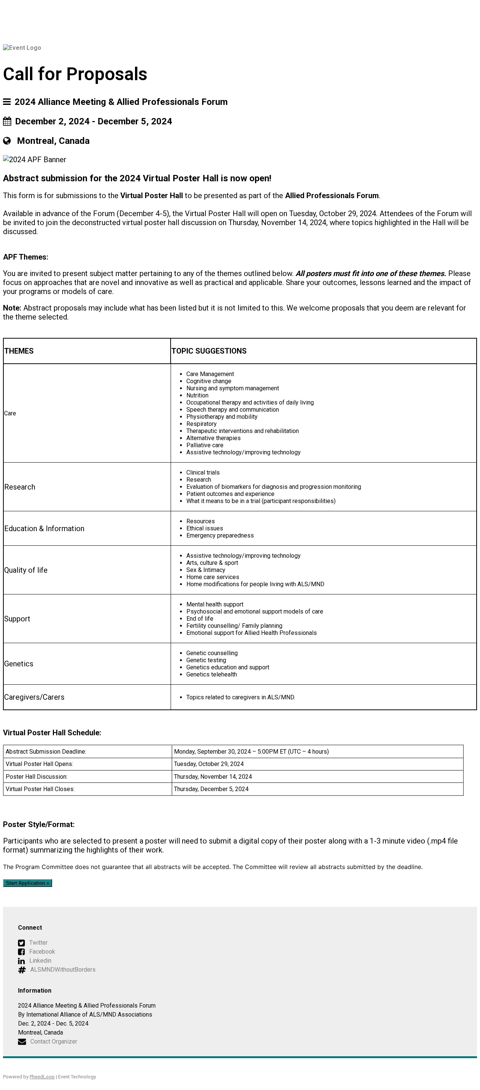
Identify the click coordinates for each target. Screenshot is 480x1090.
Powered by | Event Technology (49, 1077)
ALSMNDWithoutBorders (63, 969)
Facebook (42, 951)
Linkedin (40, 960)
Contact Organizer (53, 1041)
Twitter (38, 942)
